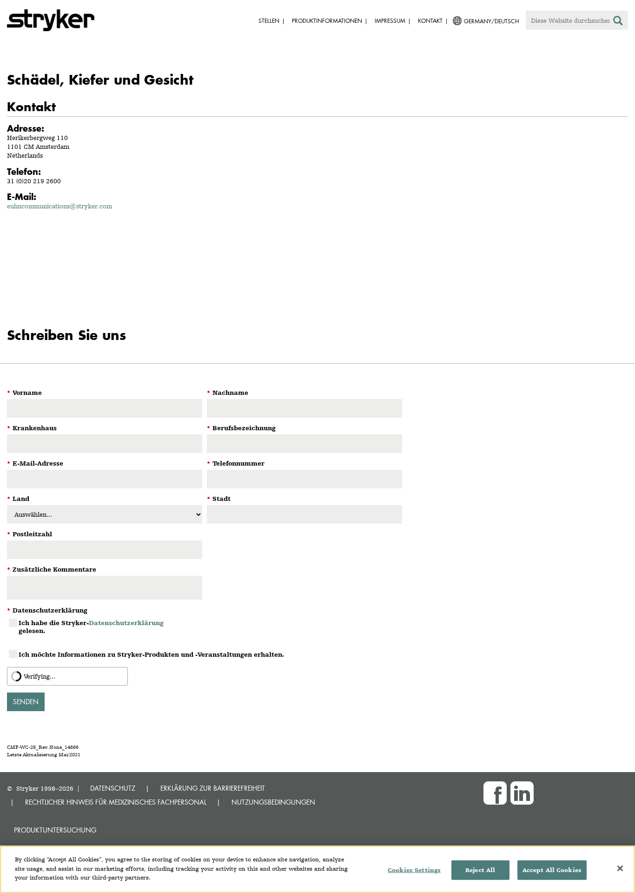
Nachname (227, 392)
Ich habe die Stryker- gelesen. (91, 626)
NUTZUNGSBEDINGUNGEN (273, 802)
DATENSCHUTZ (112, 788)
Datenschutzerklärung (47, 610)
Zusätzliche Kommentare (51, 569)
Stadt (219, 498)
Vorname (24, 392)
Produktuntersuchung (55, 830)
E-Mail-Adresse (35, 463)
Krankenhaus (32, 428)
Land (18, 498)
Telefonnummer (236, 463)
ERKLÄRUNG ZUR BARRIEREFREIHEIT (212, 788)
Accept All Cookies (552, 869)
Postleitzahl (29, 534)
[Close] (620, 868)
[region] (317, 869)
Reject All (480, 869)
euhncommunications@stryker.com (59, 206)
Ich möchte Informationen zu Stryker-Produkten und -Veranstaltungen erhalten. (151, 654)
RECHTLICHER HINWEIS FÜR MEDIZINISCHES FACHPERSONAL (115, 802)
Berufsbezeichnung (241, 428)
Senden (26, 701)
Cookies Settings (414, 869)
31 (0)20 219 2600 (34, 181)
